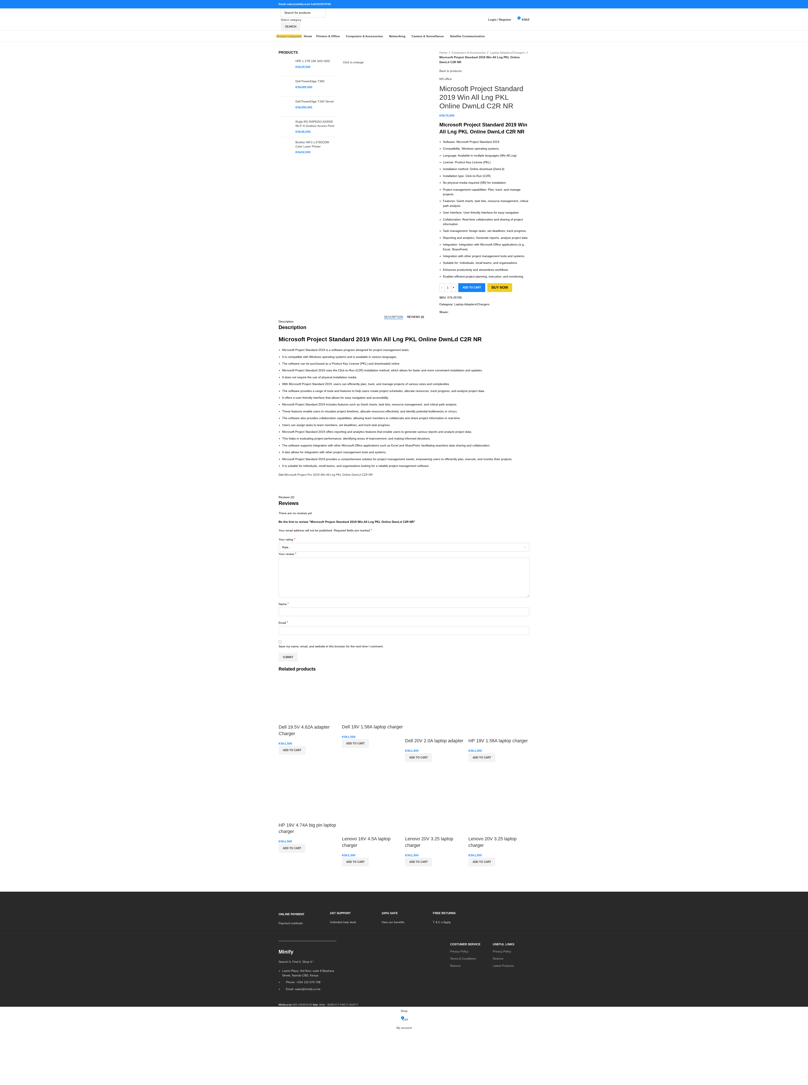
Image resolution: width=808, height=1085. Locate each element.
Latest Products (503, 965)
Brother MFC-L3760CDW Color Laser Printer (312, 144)
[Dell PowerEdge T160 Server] (285, 106)
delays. (453, 411)
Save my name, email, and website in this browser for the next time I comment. (331, 646)
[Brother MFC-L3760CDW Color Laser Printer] (285, 147)
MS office (445, 79)
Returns (455, 965)
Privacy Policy (459, 951)
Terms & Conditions (463, 958)
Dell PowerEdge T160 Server (314, 101)
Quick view (284, 760)
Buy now (500, 287)
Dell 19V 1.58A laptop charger (372, 726)
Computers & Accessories (469, 52)
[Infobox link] (301, 916)
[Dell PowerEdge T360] (285, 86)
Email (283, 622)
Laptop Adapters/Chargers (507, 52)
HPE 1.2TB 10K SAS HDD (312, 61)
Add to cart (471, 287)
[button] (292, 750)
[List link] (307, 971)
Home (443, 52)
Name (284, 604)
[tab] (393, 317)
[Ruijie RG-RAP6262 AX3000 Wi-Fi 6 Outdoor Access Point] (285, 127)
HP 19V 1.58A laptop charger (498, 740)
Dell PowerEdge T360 (309, 81)
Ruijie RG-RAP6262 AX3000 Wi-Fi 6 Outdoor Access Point (314, 123)
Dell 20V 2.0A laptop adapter (434, 740)
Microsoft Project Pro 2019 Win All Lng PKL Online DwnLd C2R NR (328, 474)
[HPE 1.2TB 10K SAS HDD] (285, 66)
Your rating (287, 539)
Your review (287, 554)
